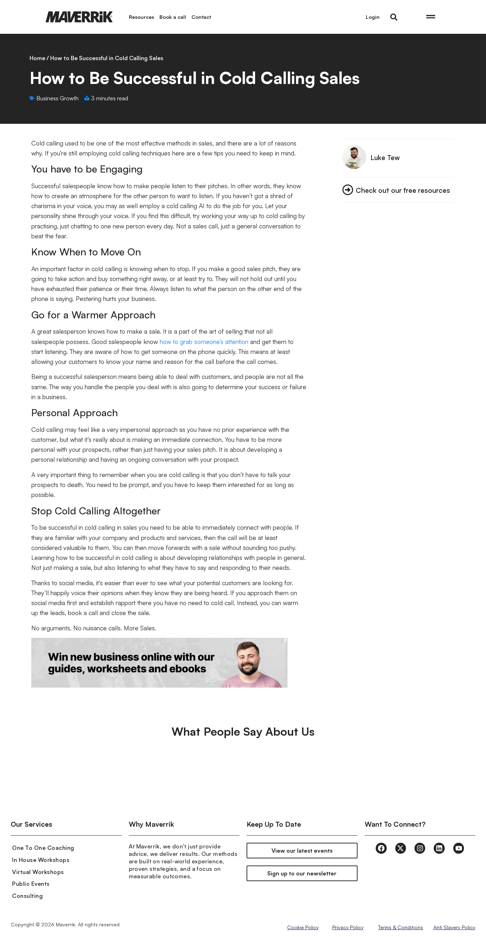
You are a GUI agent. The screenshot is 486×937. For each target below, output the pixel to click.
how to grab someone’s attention (204, 341)
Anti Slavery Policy (454, 927)
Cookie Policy (303, 927)
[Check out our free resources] (347, 189)
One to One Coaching (43, 847)
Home (37, 58)
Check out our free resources (403, 190)
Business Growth (57, 98)
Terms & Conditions (400, 927)
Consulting (27, 895)
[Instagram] (419, 848)
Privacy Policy (348, 927)
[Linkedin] (439, 848)
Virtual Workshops (38, 871)
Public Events (31, 883)
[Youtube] (458, 848)
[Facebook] (381, 848)
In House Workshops (40, 859)
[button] (394, 17)
